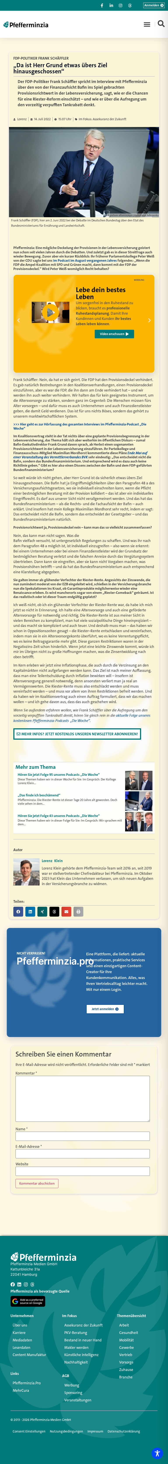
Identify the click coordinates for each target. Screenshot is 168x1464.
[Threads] (32, 1284)
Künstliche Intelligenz (81, 1354)
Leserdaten (21, 1347)
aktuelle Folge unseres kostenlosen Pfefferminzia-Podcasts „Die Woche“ (81, 718)
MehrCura (21, 1390)
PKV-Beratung (75, 1332)
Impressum (95, 1431)
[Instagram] (26, 1284)
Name (22, 1129)
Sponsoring (73, 1392)
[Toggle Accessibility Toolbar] (157, 1453)
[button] (147, 24)
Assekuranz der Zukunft (83, 1325)
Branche (126, 1377)
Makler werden (76, 1347)
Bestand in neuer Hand (83, 1340)
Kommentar (26, 1073)
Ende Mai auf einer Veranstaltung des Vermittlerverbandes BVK (80, 455)
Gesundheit (128, 1332)
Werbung (71, 1385)
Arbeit (124, 1325)
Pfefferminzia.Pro (27, 1383)
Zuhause (126, 1369)
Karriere (19, 1332)
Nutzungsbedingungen (66, 1431)
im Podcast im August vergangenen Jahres (85, 260)
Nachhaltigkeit (76, 1362)
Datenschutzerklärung (124, 1431)
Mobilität (126, 1340)
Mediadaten (22, 1340)
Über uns (20, 1325)
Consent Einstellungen (29, 1431)
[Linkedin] (19, 1284)
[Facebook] (12, 1284)
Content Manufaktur (29, 1354)
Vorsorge (126, 1362)
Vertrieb (125, 1354)
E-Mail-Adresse (29, 1146)
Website (22, 1164)
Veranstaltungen (77, 1400)
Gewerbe (126, 1347)
